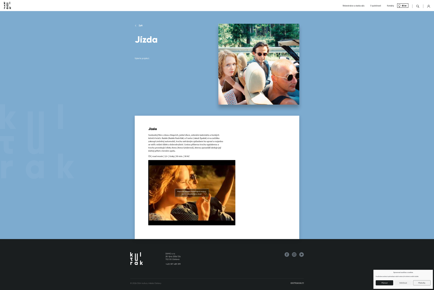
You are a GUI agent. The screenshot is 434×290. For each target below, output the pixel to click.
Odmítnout (403, 283)
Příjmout (384, 283)
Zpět (140, 25)
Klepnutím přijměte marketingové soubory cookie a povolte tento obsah (191, 192)
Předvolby (421, 283)
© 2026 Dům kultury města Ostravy (145, 283)
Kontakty (390, 5)
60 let (404, 5)
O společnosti (375, 5)
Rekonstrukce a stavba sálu (353, 5)
